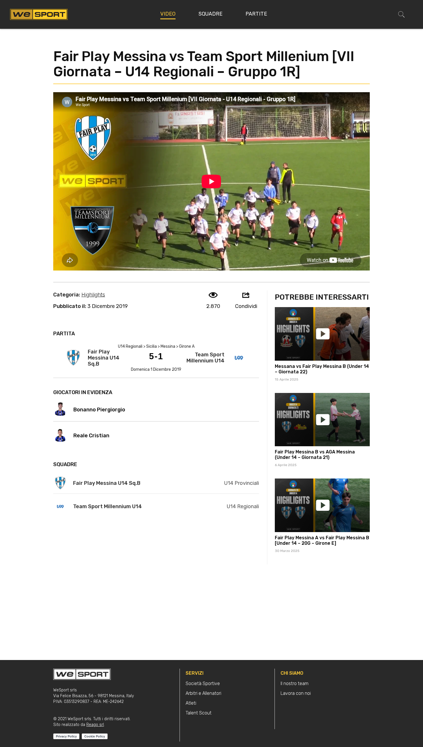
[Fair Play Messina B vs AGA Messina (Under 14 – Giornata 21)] (322, 420)
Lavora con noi (296, 693)
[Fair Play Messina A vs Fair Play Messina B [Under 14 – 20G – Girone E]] (322, 505)
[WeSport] (39, 14)
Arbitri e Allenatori (203, 693)
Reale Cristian (91, 435)
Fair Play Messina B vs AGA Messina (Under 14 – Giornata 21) (315, 454)
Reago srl (95, 724)
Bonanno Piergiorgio (99, 409)
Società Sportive (203, 683)
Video (168, 14)
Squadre (210, 14)
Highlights (93, 295)
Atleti (191, 703)
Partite (256, 14)
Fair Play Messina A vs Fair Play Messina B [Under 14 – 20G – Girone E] (322, 540)
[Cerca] (401, 14)
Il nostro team (294, 683)
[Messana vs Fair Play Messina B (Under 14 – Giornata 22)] (322, 334)
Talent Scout (199, 713)
